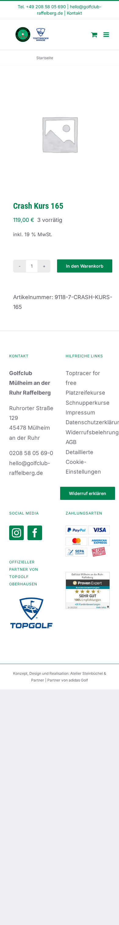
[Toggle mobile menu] (106, 34)
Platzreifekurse (85, 392)
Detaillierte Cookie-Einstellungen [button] (83, 462)
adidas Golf (78, 680)
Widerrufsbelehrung (92, 432)
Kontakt (74, 13)
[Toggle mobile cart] (94, 34)
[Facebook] (34, 533)
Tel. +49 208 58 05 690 (42, 6)
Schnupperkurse (88, 402)
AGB (71, 442)
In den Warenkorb (84, 266)
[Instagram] (16, 533)
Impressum (80, 412)
